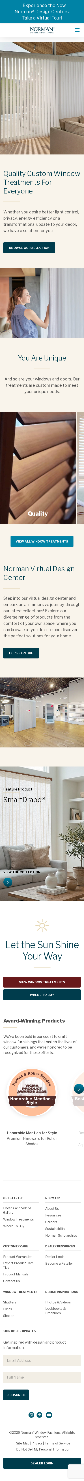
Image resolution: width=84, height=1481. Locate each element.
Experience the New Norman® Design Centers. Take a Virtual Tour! (42, 12)
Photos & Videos (58, 1302)
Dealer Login (55, 1257)
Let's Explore (21, 653)
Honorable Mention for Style (32, 1133)
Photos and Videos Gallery (17, 1210)
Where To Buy (13, 1226)
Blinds (7, 1309)
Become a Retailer (59, 1263)
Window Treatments (18, 1219)
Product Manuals (15, 1274)
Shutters (9, 1302)
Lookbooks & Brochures (55, 1311)
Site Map (22, 1443)
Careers (51, 1222)
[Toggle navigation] (77, 30)
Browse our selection (29, 248)
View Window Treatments (42, 982)
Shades (8, 1316)
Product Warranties (17, 1257)
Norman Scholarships (61, 1235)
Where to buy (42, 995)
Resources (53, 1215)
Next (79, 1089)
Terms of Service (57, 1443)
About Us (52, 1208)
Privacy (37, 1443)
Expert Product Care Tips (18, 1265)
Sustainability (55, 1229)
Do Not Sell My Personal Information (43, 1449)
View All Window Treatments (42, 541)
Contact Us (11, 1281)
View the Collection (21, 872)
